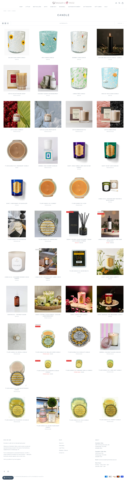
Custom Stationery (74, 6)
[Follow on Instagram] (8, 471)
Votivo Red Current (17, 129)
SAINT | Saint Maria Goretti (110, 277)
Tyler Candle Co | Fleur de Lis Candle (17, 420)
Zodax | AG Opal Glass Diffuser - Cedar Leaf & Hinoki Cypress (79, 240)
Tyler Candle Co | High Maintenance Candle (16, 389)
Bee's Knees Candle (48, 57)
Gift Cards (98, 6)
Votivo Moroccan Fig (79, 129)
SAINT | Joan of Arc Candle (79, 314)
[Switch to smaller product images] (5, 23)
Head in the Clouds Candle (110, 93)
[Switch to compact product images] (8, 23)
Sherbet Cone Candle (79, 57)
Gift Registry (87, 6)
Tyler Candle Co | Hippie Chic (48, 239)
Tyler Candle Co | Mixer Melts (79, 271)
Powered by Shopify (38, 476)
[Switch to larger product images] (3, 23)
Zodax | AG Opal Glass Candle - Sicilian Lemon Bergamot (47, 315)
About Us (61, 443)
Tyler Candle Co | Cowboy (48, 203)
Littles (28, 6)
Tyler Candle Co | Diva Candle (79, 420)
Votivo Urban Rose (110, 129)
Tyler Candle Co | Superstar (17, 239)
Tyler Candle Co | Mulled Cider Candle (48, 352)
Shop (21, 6)
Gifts (45, 6)
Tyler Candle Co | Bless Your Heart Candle (48, 426)
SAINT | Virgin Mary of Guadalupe (16, 203)
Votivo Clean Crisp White (48, 129)
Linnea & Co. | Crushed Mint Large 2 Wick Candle (48, 278)
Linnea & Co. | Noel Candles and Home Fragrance (110, 240)
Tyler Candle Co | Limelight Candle (110, 370)
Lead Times (61, 448)
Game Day (53, 6)
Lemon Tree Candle (79, 93)
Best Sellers (37, 6)
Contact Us (61, 452)
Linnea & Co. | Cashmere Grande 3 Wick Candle (17, 278)
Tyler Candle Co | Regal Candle (17, 352)
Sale (106, 6)
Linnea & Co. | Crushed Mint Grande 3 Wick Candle (110, 199)
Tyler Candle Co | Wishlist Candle (79, 352)
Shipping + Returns (63, 450)
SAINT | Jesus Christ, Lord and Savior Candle (79, 166)
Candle (14, 10)
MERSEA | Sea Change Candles (48, 165)
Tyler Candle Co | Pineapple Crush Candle (48, 371)
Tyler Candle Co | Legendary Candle (17, 165)
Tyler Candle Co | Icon (79, 203)
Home (5, 10)
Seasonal (62, 6)
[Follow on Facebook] (4, 471)
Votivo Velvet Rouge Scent (17, 93)
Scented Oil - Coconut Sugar (17, 314)
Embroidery (61, 445)
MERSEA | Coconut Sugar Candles (110, 352)
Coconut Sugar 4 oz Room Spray (48, 93)
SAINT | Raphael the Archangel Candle (110, 314)
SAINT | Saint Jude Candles (110, 165)
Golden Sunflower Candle (16, 57)
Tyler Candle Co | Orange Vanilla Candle (79, 370)
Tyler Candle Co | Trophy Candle (110, 419)
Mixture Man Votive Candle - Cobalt (110, 57)
